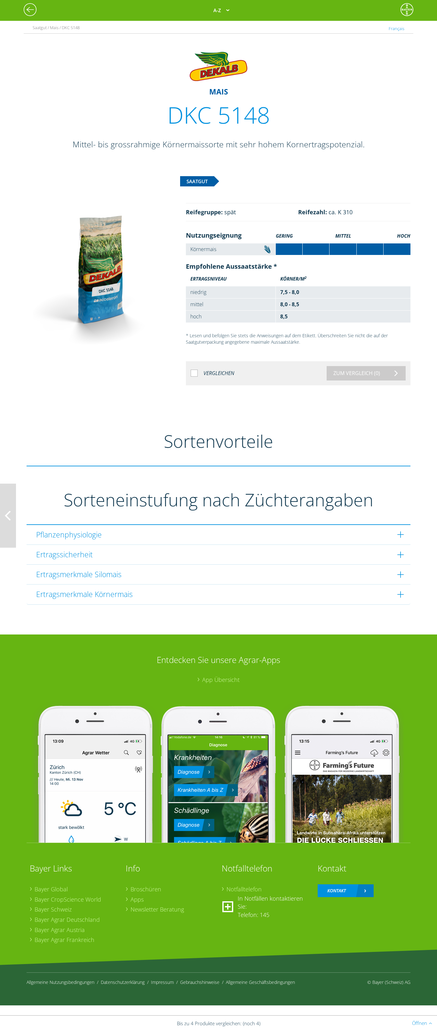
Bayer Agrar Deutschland (67, 919)
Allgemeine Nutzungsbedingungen (60, 982)
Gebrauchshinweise (199, 982)
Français (396, 28)
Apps (137, 899)
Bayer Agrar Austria (60, 930)
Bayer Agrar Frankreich (64, 940)
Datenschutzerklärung (123, 982)
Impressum (162, 982)
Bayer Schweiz (53, 909)
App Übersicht (221, 679)
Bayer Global (51, 889)
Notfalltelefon (244, 889)
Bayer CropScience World (68, 899)
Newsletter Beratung (157, 909)
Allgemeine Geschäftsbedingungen (260, 982)
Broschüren (146, 889)
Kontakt (336, 891)
